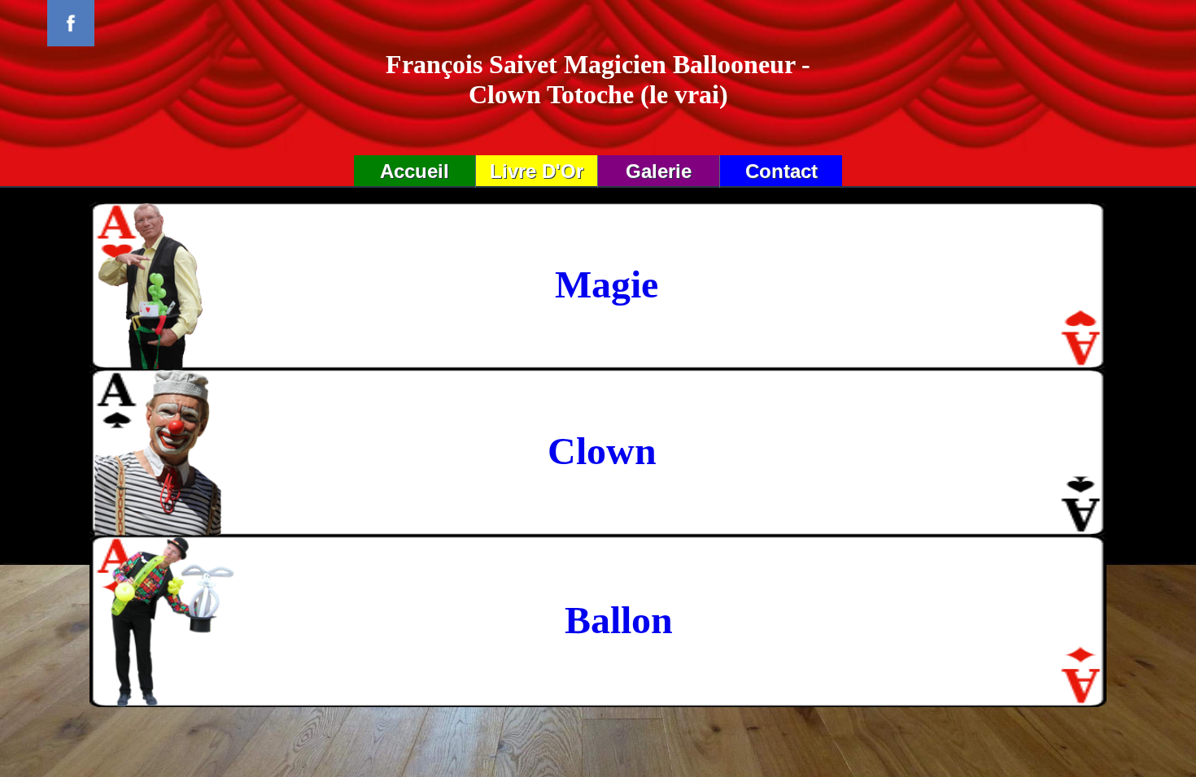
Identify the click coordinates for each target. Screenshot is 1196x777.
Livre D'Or (536, 171)
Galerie (659, 171)
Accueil (414, 171)
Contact (781, 171)
